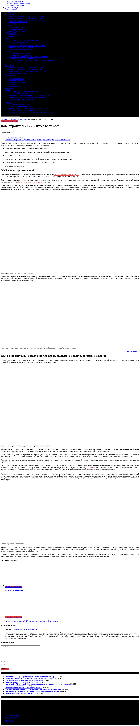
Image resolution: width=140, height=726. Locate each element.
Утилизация (9, 14)
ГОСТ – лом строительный (15, 138)
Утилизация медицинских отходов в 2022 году (26, 16)
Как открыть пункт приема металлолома (24, 40)
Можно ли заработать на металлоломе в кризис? (27, 46)
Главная (4, 119)
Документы (9, 51)
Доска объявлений (12, 715)
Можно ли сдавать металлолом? (21, 47)
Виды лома (9, 25)
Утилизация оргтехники (18, 22)
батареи (21, 182)
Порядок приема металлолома (20, 55)
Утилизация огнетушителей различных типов (26, 18)
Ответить (33, 629)
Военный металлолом (17, 31)
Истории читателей (12, 7)
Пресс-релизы (10, 23)
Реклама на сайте (11, 9)
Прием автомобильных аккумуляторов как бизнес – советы (29, 678)
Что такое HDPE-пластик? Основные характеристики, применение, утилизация (37, 684)
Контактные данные (12, 719)
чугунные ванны (31, 182)
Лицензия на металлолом (18, 42)
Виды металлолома (16, 27)
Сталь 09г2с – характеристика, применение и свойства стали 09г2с (32, 691)
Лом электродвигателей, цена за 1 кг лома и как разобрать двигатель (33, 689)
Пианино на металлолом (15, 686)
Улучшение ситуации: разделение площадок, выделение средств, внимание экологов (37, 140)
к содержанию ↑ (133, 351)
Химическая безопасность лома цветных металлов (28, 57)
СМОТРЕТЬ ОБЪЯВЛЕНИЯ (19, 3)
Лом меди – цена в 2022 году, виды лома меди (24, 680)
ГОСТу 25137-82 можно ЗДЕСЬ (66, 175)
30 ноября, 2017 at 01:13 (20, 629)
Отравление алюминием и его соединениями (23, 688)
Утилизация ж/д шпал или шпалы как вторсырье (27, 20)
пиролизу (91, 467)
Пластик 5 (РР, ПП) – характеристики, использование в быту (29, 677)
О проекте (9, 12)
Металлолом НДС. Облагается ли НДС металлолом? (29, 44)
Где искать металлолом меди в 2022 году (22, 682)
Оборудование (10, 33)
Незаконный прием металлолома (21, 49)
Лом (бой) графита (14, 591)
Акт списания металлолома (19, 53)
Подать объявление (16, 5)
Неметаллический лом (17, 29)
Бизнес (7, 38)
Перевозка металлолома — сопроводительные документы (31, 60)
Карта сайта (9, 721)
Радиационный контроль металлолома (23, 59)
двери (40, 182)
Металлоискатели (15, 35)
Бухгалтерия (10, 36)
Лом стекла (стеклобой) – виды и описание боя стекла (31, 621)
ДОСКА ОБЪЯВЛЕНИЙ (14, 2)
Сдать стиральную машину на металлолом (22, 693)
